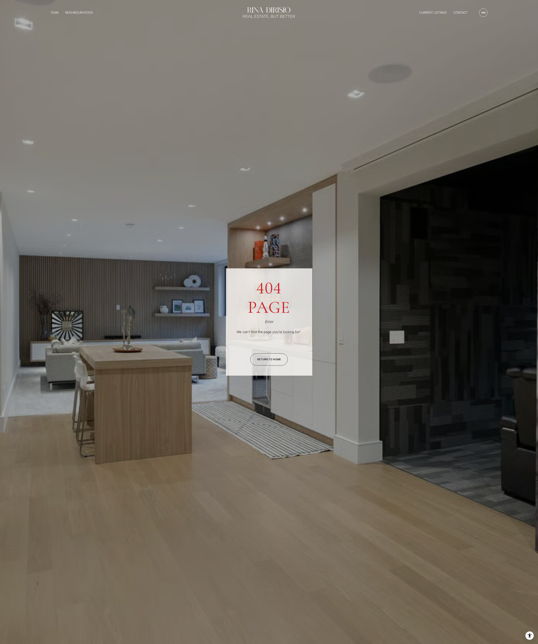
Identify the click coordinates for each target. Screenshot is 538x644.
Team (54, 12)
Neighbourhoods (79, 12)
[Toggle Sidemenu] (483, 12)
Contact (461, 12)
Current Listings (433, 12)
